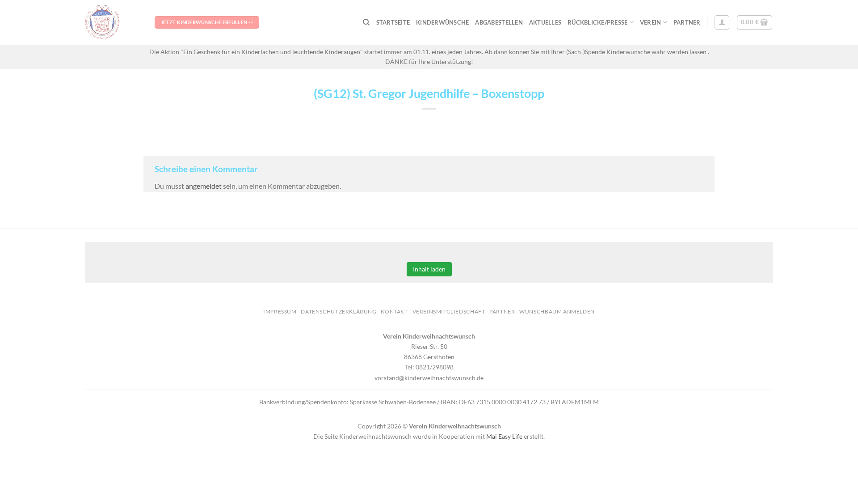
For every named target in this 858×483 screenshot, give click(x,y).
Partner (687, 22)
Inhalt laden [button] (429, 269)
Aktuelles (545, 22)
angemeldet (203, 186)
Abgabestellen (498, 22)
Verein (650, 22)
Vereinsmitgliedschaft (448, 311)
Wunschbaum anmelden (557, 311)
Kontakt (394, 311)
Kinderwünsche (442, 22)
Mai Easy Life (504, 436)
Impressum (280, 311)
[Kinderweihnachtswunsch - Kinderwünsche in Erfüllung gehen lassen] (113, 22)
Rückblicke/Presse (597, 22)
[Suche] (366, 22)
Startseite (393, 22)
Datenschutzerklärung (338, 311)
